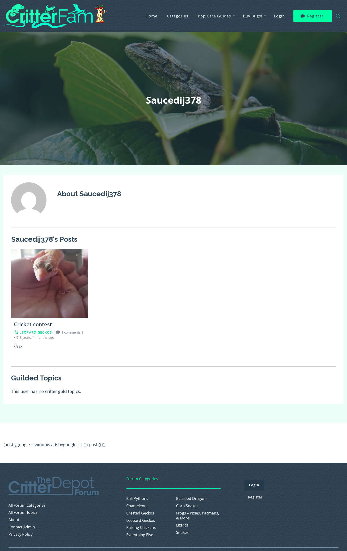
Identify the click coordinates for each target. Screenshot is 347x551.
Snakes (182, 532)
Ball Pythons (137, 498)
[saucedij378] (29, 221)
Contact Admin (21, 527)
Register (315, 16)
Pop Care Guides (214, 16)
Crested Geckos (140, 513)
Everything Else (139, 534)
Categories (177, 16)
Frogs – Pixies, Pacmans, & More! (197, 516)
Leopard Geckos (140, 520)
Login (279, 16)
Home (151, 16)
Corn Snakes (187, 505)
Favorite (83, 254)
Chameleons (137, 505)
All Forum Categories (27, 505)
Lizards (182, 525)
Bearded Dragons (191, 498)
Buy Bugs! (252, 16)
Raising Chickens (141, 527)
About (13, 519)
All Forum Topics (23, 512)
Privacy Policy (20, 534)
